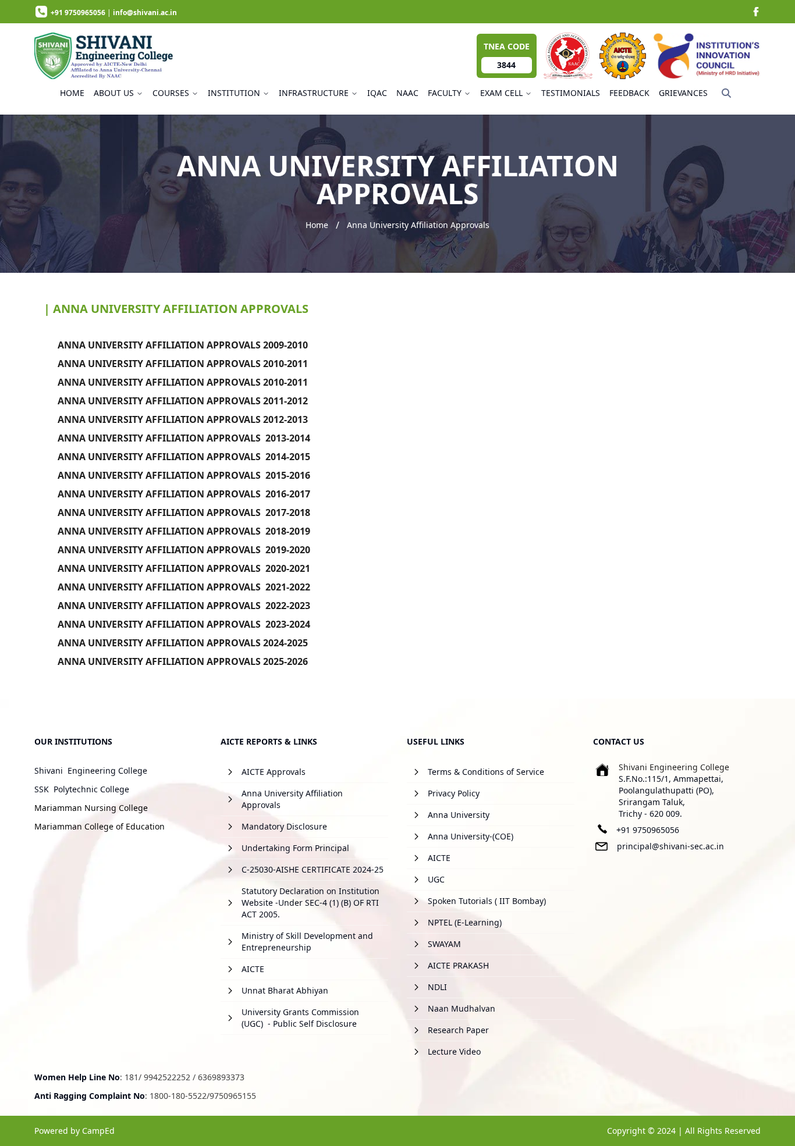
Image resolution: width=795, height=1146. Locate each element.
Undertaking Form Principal (295, 847)
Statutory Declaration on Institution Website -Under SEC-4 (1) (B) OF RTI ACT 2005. (310, 902)
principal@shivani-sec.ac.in (670, 846)
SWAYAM (444, 943)
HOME (72, 92)
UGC (436, 879)
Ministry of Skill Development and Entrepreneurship (307, 941)
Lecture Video (454, 1051)
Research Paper (458, 1029)
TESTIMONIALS (570, 92)
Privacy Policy (454, 793)
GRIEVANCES (683, 92)
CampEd (98, 1130)
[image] (756, 11)
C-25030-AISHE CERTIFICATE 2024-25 (313, 869)
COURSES (170, 92)
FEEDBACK (629, 92)
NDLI (437, 986)
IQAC (377, 92)
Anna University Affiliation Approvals (418, 224)
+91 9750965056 (647, 829)
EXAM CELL (501, 92)
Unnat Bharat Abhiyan (285, 990)
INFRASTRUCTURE (314, 92)
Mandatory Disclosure (284, 826)
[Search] (726, 93)
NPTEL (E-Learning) (465, 922)
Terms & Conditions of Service (486, 771)
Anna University (458, 814)
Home (317, 224)
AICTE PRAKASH (458, 965)
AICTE (253, 968)
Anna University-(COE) (470, 836)
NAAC (407, 92)
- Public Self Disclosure (312, 1023)
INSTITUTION (234, 92)
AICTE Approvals (274, 771)
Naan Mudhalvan (461, 1008)
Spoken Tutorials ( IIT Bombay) (487, 900)
